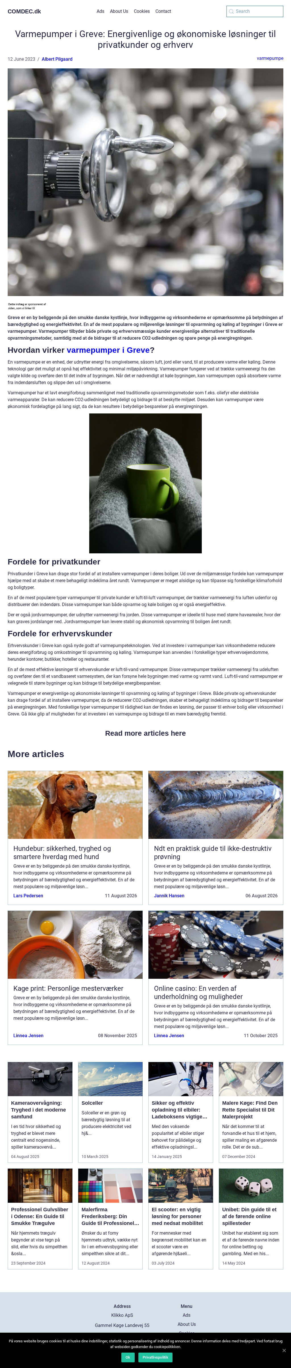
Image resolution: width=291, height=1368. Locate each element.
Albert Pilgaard (57, 59)
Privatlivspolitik (155, 1357)
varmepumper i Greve (108, 350)
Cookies (142, 11)
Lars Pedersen (28, 895)
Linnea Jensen (28, 1035)
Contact (163, 11)
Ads (100, 11)
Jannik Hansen (169, 895)
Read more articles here (145, 733)
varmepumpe (270, 58)
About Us (119, 11)
